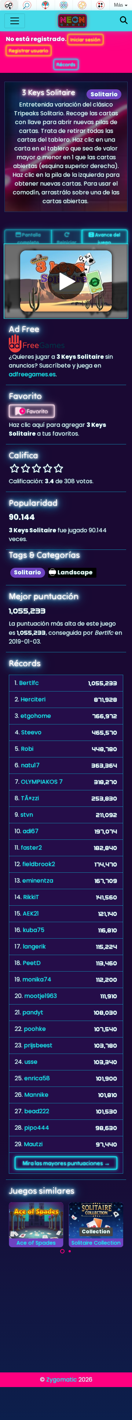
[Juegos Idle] (8, 5)
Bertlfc (29, 683)
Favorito (36, 411)
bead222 (36, 1111)
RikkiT (31, 897)
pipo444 (36, 1127)
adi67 (30, 831)
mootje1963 (40, 996)
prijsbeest (38, 1045)
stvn (27, 814)
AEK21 (31, 913)
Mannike (36, 1095)
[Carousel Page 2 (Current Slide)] (69, 1251)
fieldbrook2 (38, 864)
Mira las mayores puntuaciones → (66, 1163)
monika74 (36, 979)
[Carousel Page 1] (62, 1251)
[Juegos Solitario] (100, 5)
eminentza (37, 880)
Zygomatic (61, 1379)
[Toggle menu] (14, 21)
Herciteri (33, 699)
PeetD (32, 963)
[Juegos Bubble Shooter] (45, 5)
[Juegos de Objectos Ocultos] (27, 5)
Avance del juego (107, 237)
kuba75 (33, 930)
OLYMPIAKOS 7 (42, 782)
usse (31, 1062)
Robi (27, 749)
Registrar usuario (28, 50)
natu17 (30, 765)
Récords (66, 64)
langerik (34, 946)
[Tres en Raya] (64, 5)
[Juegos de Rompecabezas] (81, 5)
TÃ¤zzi (30, 798)
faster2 (31, 847)
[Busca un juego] (124, 20)
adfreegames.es (32, 374)
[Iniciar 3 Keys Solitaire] (66, 281)
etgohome (36, 716)
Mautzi (33, 1144)
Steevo (31, 732)
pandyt (32, 1012)
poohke (35, 1029)
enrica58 (37, 1078)
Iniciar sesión (85, 39)
